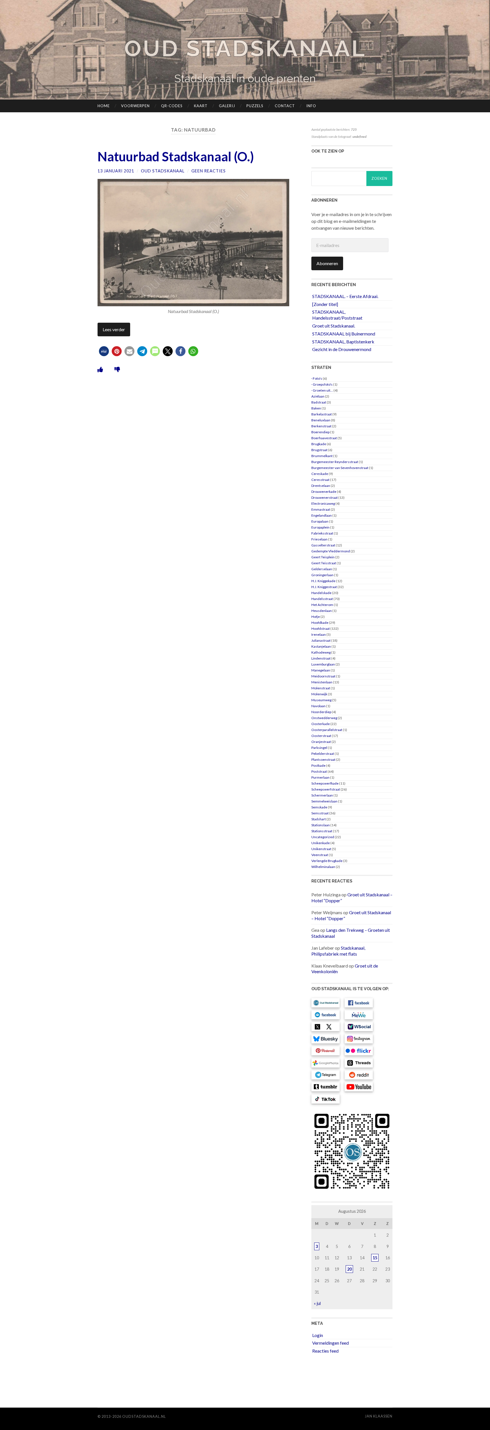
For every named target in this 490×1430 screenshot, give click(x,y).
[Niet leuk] (117, 369)
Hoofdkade (319, 622)
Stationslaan (320, 825)
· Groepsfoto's (322, 384)
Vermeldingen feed (330, 1342)
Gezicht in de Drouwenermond (341, 349)
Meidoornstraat (323, 676)
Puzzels (254, 105)
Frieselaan (319, 539)
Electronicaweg (323, 503)
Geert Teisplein (323, 557)
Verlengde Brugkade (327, 861)
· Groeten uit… (322, 390)
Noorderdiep (321, 712)
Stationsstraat (321, 831)
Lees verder (114, 329)
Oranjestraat (321, 742)
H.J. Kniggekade (323, 581)
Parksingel (319, 747)
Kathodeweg (321, 652)
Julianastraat (321, 640)
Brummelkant (322, 456)
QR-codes (172, 105)
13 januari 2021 (116, 170)
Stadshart (318, 819)
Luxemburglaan (323, 664)
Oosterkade (320, 724)
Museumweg (321, 700)
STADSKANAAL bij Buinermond (343, 333)
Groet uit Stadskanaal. (333, 325)
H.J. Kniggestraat (324, 587)
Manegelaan (320, 670)
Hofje (315, 616)
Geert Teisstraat (323, 563)
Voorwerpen (135, 105)
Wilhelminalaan (323, 867)
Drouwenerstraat (324, 497)
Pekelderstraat (322, 753)
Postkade (318, 765)
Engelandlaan (321, 515)
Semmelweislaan (324, 801)
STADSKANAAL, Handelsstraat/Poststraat (337, 314)
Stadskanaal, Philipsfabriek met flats (338, 950)
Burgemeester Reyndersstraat (334, 462)
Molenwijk (319, 694)
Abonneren (327, 263)
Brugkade (318, 444)
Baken (316, 408)
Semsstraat (320, 813)
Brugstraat (319, 450)
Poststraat (319, 771)
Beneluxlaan (320, 420)
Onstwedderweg (324, 718)
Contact (285, 105)
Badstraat (318, 402)
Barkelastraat (321, 414)
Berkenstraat (321, 426)
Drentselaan (320, 485)
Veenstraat (319, 855)
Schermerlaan (322, 795)
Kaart (201, 105)
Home (104, 105)
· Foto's (316, 378)
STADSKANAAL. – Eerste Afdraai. (345, 296)
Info (311, 105)
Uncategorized (322, 837)
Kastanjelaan (321, 646)
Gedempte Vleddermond (330, 551)
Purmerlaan (320, 777)
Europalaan (319, 521)
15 (375, 1257)
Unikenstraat (321, 849)
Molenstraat (320, 688)
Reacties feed (325, 1350)
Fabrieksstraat (322, 533)
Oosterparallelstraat (326, 730)
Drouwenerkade (323, 491)
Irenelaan (318, 634)
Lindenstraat (321, 658)
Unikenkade (320, 843)
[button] (104, 351)
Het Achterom (322, 605)
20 (349, 1269)
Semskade (319, 807)
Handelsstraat (322, 599)
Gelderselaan (321, 569)
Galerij (227, 105)
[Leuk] (100, 369)
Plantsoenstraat (323, 759)
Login (317, 1335)
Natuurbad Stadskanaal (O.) (176, 156)
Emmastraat (320, 509)
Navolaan (318, 706)
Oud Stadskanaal (245, 48)
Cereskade (319, 474)
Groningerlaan (322, 575)
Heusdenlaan (321, 611)
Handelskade (321, 593)
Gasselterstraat (323, 545)
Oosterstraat (321, 736)
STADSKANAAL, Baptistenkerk (343, 341)
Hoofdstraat (320, 628)
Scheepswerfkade (325, 783)
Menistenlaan (321, 682)
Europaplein (320, 527)
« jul (317, 1303)
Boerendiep (320, 432)
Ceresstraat (320, 480)
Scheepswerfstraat (325, 789)
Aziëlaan (317, 396)
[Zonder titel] (325, 304)
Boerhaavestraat (324, 438)
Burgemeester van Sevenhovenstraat (339, 468)
